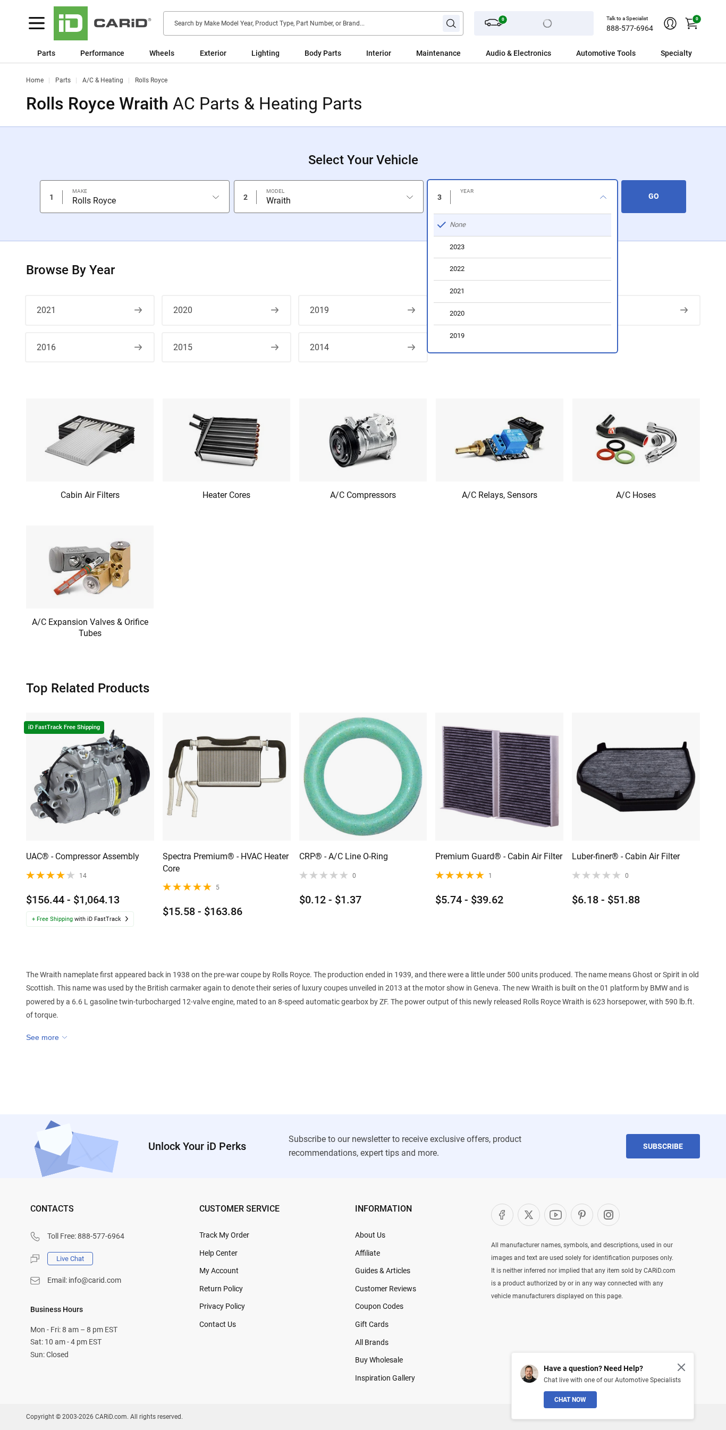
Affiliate (367, 1253)
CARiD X (529, 1215)
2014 (319, 347)
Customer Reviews (385, 1288)
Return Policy (221, 1288)
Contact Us (217, 1324)
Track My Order (224, 1235)
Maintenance (438, 53)
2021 (46, 310)
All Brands (372, 1342)
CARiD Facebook (502, 1215)
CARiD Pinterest (582, 1215)
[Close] (681, 1367)
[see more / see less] (46, 1037)
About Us (370, 1235)
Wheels (161, 53)
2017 (592, 310)
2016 (46, 347)
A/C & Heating (102, 80)
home (35, 80)
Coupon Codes (379, 1306)
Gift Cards (372, 1324)
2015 (182, 347)
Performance (102, 53)
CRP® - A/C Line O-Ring (343, 856)
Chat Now (570, 1399)
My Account (219, 1270)
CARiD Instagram (608, 1215)
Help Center (218, 1253)
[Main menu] (36, 23)
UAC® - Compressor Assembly (82, 856)
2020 (182, 310)
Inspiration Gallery (385, 1378)
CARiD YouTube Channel (555, 1215)
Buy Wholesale (379, 1360)
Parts (46, 53)
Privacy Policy (222, 1306)
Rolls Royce (151, 80)
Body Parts (323, 53)
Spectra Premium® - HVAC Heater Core (226, 862)
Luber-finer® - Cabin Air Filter (626, 856)
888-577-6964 (629, 28)
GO (653, 196)
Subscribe (663, 1146)
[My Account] (670, 23)
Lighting (265, 53)
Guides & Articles (382, 1270)
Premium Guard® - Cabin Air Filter (498, 856)
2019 (319, 310)
